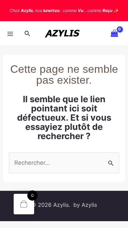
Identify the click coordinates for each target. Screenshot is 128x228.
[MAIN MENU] (10, 33)
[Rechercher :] (64, 162)
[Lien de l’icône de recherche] (28, 33)
